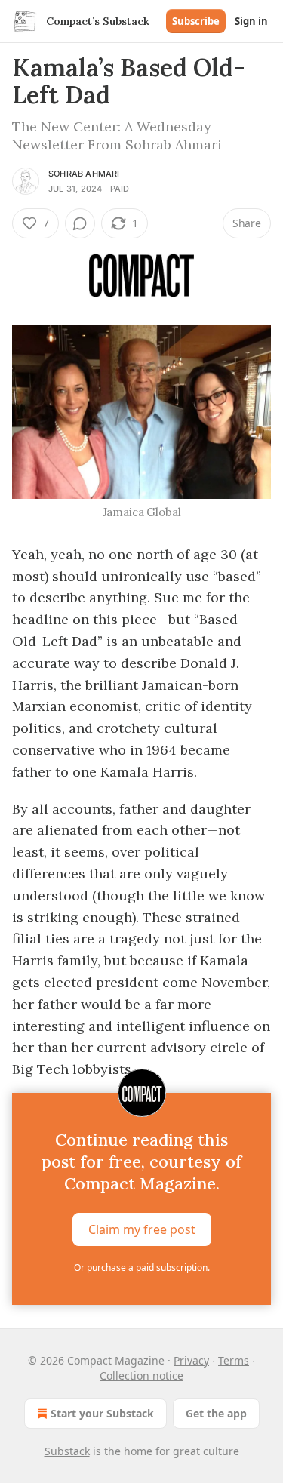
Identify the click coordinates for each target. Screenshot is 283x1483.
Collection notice (141, 1375)
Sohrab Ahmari (84, 173)
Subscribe (196, 21)
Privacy (191, 1360)
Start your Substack (102, 1413)
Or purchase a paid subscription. (142, 1267)
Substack (67, 1451)
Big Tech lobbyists (71, 1069)
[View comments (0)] (80, 223)
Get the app (216, 1413)
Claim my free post (141, 1229)
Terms (233, 1360)
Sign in (251, 21)
